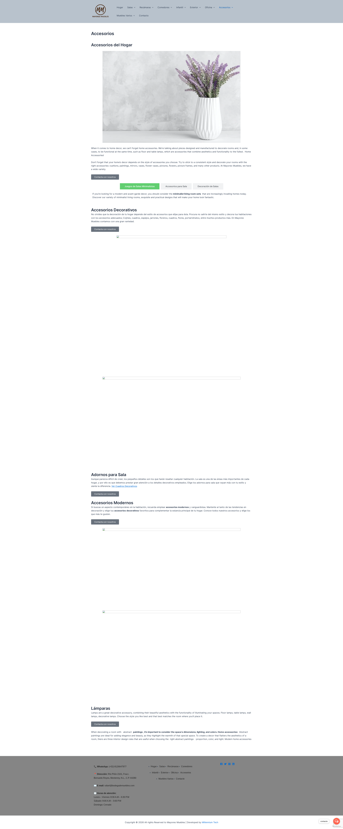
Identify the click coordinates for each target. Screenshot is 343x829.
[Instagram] (229, 764)
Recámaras (145, 7)
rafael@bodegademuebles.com (119, 785)
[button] (134, 7)
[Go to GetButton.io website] (336, 826)
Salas (130, 7)
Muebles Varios (124, 15)
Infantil (179, 7)
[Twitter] (225, 764)
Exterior (194, 7)
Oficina (208, 7)
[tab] (139, 186)
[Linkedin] (233, 764)
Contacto (144, 15)
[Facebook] (221, 764)
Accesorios (224, 7)
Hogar (120, 7)
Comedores (163, 7)
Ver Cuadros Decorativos (124, 486)
